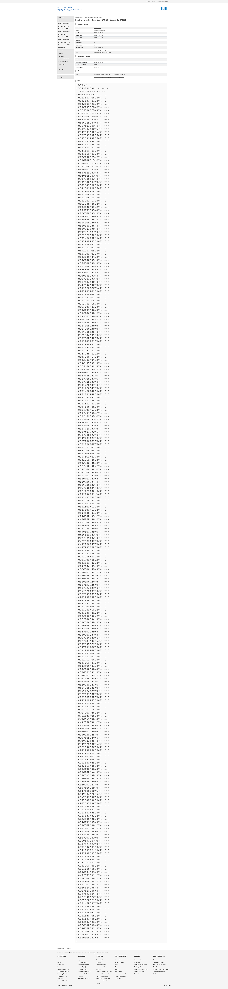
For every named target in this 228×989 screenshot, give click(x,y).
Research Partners (83, 969)
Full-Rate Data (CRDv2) (88, 17)
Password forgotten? (162, 1)
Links (60, 72)
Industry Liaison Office (159, 964)
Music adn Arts (119, 967)
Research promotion (83, 971)
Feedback (64, 985)
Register (148, 1)
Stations (61, 53)
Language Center (139, 971)
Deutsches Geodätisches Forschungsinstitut (69, 9)
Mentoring (118, 971)
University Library (62, 969)
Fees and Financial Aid (102, 974)
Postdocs (80, 976)
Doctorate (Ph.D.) (83, 974)
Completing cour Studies (103, 978)
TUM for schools (120, 976)
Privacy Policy (60, 948)
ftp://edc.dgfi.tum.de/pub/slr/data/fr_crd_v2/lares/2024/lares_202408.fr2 (109, 76)
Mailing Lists (62, 64)
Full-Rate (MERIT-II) (64, 42)
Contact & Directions (63, 981)
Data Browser (62, 47)
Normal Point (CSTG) (64, 39)
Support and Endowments (160, 969)
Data (60, 20)
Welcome (61, 17)
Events (117, 969)
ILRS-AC (61, 77)
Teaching (99, 960)
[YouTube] (170, 985)
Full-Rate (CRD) (62, 34)
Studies (99, 956)
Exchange (137, 967)
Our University (61, 960)
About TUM (61, 956)
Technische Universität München (66, 11)
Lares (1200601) (97, 27)
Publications (60, 964)
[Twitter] (167, 985)
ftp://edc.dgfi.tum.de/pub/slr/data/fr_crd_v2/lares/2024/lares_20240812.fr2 (109, 74)
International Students (102, 967)
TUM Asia (137, 962)
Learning (98, 962)
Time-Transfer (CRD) (64, 45)
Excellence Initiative (83, 964)
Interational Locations (140, 960)
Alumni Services (119, 974)
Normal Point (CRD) (64, 31)
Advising (98, 969)
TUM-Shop (118, 978)
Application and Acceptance (104, 971)
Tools (60, 66)
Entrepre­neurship (158, 960)
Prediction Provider (64, 58)
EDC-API (61, 69)
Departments (61, 967)
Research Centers (83, 962)
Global (137, 956)
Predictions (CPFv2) (64, 29)
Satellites (61, 56)
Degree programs (101, 964)
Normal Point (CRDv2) (64, 23)
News (59, 962)
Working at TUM (62, 976)
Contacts (98, 983)
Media (70, 985)
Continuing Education (102, 981)
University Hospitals (62, 974)
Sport (116, 964)
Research (82, 956)
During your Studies (102, 976)
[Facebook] (164, 985)
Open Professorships (84, 978)
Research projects (83, 967)
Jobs (58, 985)
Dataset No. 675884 (98, 17)
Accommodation (119, 962)
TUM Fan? (60, 978)
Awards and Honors (63, 971)
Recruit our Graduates (159, 967)
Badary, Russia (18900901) (99, 30)
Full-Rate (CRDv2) (63, 26)
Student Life (118, 960)
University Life (121, 956)
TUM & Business (159, 956)
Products (61, 50)
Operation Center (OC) (65, 61)
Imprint (68, 948)
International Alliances (140, 969)
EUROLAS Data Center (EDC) (65, 7)
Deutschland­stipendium (159, 971)
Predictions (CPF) (63, 37)
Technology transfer (158, 962)
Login (153, 1)
